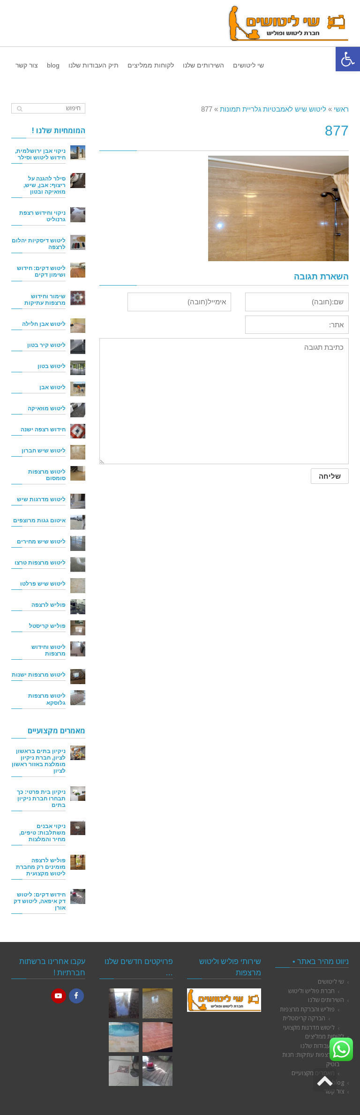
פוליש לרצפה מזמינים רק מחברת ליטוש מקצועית (41, 866)
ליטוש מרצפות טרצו (40, 562)
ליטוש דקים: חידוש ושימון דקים (41, 271)
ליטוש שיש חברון (44, 450)
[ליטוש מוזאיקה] (77, 410)
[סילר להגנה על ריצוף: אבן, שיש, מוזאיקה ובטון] (77, 180)
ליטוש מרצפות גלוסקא (47, 699)
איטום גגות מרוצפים (39, 520)
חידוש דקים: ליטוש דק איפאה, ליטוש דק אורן (40, 901)
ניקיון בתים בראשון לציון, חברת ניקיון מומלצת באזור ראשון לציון (39, 761)
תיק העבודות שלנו (322, 1045)
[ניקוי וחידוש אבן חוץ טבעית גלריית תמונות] (124, 1037)
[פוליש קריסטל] (77, 627)
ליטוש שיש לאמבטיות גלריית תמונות (273, 109)
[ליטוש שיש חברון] (77, 452)
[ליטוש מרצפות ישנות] (77, 676)
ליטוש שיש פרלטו (43, 583)
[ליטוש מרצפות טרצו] (77, 564)
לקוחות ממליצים (324, 1036)
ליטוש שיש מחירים (41, 541)
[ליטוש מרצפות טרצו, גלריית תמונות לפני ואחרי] (157, 1003)
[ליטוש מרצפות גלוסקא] (77, 697)
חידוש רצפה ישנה (43, 429)
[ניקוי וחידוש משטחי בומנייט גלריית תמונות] (157, 1037)
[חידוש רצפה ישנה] (77, 431)
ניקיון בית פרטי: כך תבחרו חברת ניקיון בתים (41, 798)
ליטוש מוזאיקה (47, 408)
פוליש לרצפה (48, 605)
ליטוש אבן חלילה (44, 324)
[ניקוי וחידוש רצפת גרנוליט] (77, 214)
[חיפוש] (19, 108)
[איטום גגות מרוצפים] (77, 522)
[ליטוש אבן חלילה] (77, 325)
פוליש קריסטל (47, 626)
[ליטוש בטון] (77, 368)
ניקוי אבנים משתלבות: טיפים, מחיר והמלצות (42, 832)
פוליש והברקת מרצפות (307, 1009)
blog (338, 1082)
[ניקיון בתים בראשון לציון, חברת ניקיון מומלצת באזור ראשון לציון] (77, 753)
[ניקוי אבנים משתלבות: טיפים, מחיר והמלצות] (77, 828)
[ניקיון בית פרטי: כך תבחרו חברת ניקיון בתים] (77, 793)
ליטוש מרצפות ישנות (39, 674)
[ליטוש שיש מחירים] (77, 543)
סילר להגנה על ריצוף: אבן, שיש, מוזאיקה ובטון (44, 185)
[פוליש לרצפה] (77, 606)
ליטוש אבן (52, 387)
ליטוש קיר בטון (46, 345)
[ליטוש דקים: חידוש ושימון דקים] (77, 270)
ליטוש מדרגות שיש (41, 499)
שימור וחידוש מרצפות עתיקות (45, 299)
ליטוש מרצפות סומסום (47, 474)
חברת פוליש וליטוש (311, 991)
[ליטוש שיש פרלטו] (77, 585)
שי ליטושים (331, 981)
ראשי (341, 109)
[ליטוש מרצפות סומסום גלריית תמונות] (124, 1071)
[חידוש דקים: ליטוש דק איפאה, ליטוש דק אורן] (77, 896)
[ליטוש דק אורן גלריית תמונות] (157, 1071)
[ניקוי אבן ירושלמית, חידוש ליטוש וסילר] (77, 152)
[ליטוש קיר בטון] (77, 346)
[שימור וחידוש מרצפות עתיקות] (77, 298)
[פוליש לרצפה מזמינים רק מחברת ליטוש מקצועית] (77, 862)
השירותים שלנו (326, 999)
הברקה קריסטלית (304, 1018)
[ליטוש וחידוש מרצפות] (77, 648)
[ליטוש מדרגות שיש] (77, 501)
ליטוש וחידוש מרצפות (48, 650)
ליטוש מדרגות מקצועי (309, 1027)
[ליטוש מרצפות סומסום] (77, 473)
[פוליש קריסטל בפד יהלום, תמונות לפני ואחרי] (124, 1003)
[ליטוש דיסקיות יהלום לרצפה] (77, 242)
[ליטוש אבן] (77, 389)
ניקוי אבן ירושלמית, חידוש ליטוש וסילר (40, 154)
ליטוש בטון (52, 366)
